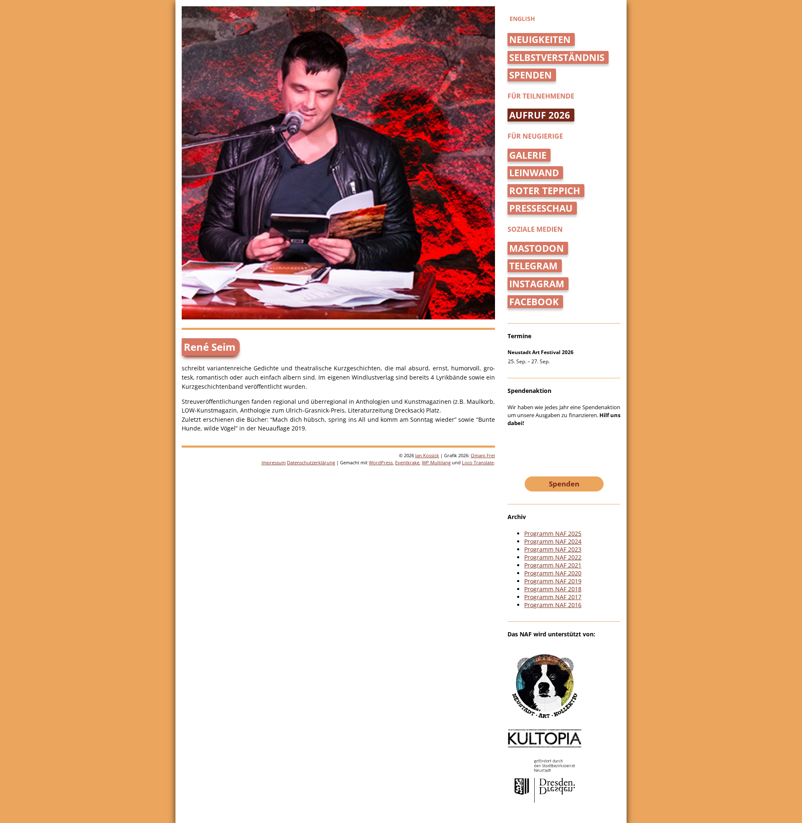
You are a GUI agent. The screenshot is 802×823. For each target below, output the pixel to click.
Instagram (536, 283)
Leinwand (534, 172)
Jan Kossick (427, 455)
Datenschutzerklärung (311, 462)
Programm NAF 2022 (552, 557)
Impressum (273, 462)
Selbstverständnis (556, 57)
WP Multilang (436, 462)
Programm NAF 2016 (552, 605)
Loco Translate (478, 462)
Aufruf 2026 (539, 115)
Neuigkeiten (540, 39)
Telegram (533, 265)
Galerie (527, 155)
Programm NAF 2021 (552, 565)
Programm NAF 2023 (552, 549)
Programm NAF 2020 (552, 573)
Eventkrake (407, 462)
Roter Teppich (544, 190)
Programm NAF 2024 (552, 541)
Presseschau (541, 208)
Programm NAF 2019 (552, 581)
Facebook (534, 301)
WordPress (381, 462)
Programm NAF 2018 (552, 589)
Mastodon (536, 248)
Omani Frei (483, 455)
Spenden (530, 74)
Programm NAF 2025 (552, 533)
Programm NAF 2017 (552, 597)
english (522, 19)
